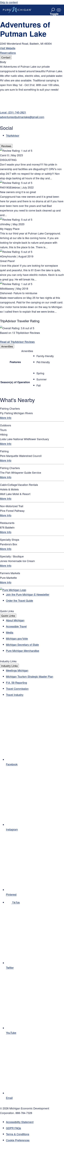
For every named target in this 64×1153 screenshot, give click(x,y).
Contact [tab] (5, 57)
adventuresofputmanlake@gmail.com (22, 117)
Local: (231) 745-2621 (13, 112)
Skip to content (9, 2)
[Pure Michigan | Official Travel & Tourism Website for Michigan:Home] (17, 10)
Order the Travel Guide (19, 600)
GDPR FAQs (13, 1128)
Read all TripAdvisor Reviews (17, 342)
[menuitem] (35, 1140)
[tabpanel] (32, 99)
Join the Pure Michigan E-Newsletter (27, 594)
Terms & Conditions (17, 1134)
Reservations (8, 53)
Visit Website (7, 48)
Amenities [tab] (7, 346)
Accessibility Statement (19, 1122)
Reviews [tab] (6, 146)
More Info (5, 418)
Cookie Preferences (17, 1140)
